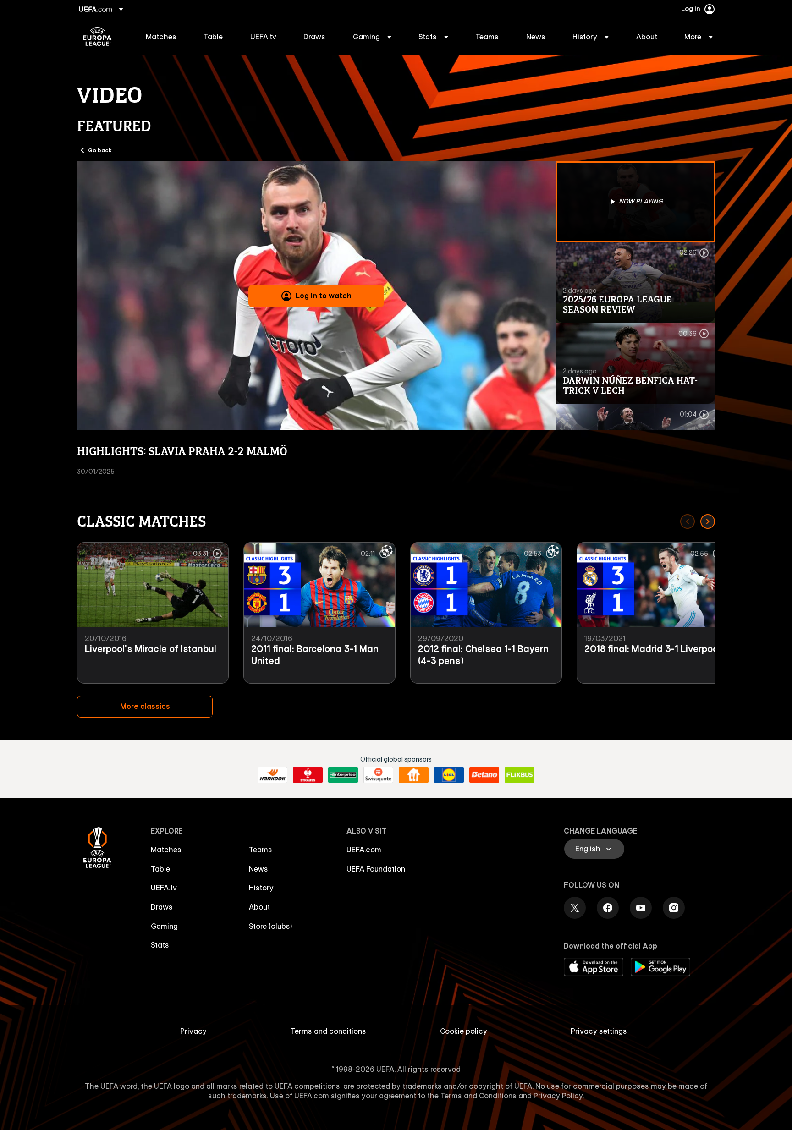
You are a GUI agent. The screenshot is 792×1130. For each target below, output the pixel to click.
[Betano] (484, 775)
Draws (162, 907)
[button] (372, 36)
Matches (166, 849)
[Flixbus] (519, 775)
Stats (160, 945)
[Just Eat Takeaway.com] (414, 775)
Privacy (193, 1031)
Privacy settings (599, 1031)
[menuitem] (163, 36)
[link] (161, 36)
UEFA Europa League (97, 36)
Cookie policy (463, 1031)
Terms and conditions (328, 1031)
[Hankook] (272, 775)
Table (160, 869)
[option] (635, 201)
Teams (260, 849)
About (259, 907)
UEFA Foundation (375, 869)
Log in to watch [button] (324, 295)
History (261, 887)
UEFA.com (363, 849)
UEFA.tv (164, 887)
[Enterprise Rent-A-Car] (343, 775)
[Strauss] (308, 775)
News (258, 869)
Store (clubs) (270, 926)
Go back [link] (100, 150)
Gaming (164, 926)
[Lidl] (449, 775)
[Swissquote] (378, 775)
